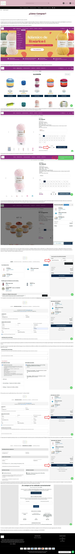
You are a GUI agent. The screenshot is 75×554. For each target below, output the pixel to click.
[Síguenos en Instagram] (52, 7)
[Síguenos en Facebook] (54, 7)
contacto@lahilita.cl (62, 538)
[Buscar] (48, 3)
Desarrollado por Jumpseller (42, 552)
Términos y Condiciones (37, 537)
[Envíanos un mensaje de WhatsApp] (73, 552)
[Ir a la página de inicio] (3, 3)
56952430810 (62, 541)
